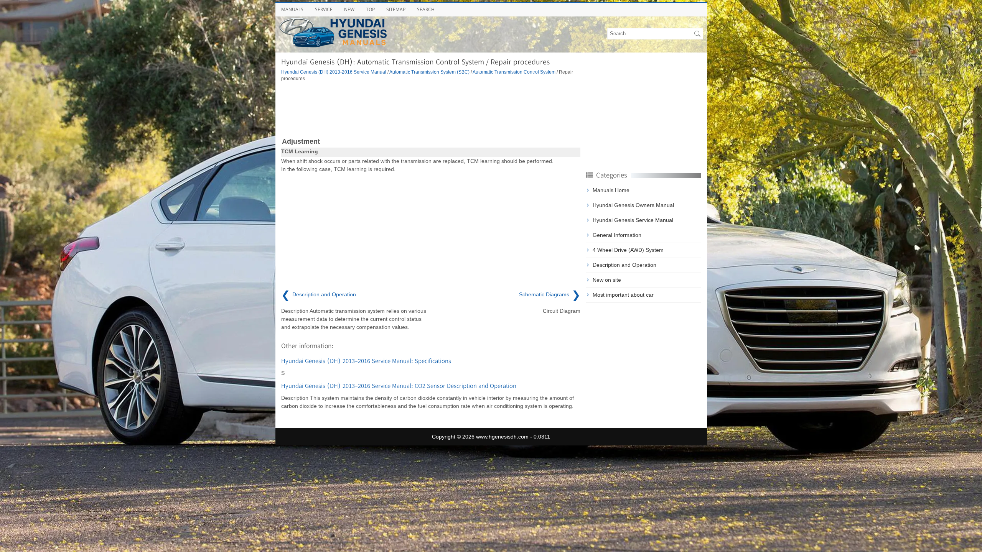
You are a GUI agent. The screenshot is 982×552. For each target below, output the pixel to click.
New (349, 9)
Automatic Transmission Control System (514, 71)
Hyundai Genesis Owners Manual (633, 205)
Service (324, 9)
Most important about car (623, 295)
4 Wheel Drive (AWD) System (628, 250)
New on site (607, 280)
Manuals (292, 9)
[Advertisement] (430, 109)
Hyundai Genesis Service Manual (633, 220)
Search (426, 9)
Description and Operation (624, 265)
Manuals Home (611, 190)
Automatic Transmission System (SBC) (429, 71)
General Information (617, 235)
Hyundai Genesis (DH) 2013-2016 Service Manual (333, 71)
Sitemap (395, 9)
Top (370, 9)
